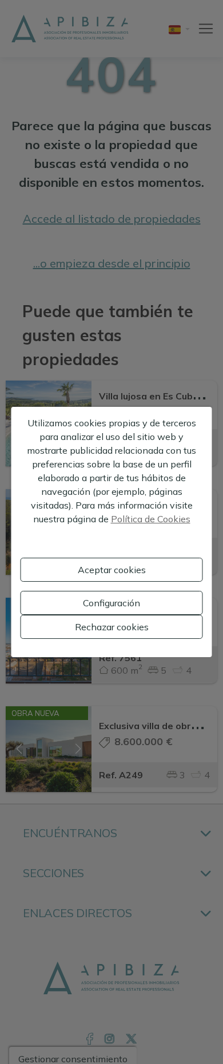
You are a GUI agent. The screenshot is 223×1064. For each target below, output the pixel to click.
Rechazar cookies (112, 627)
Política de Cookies (150, 519)
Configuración (111, 603)
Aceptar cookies (112, 569)
